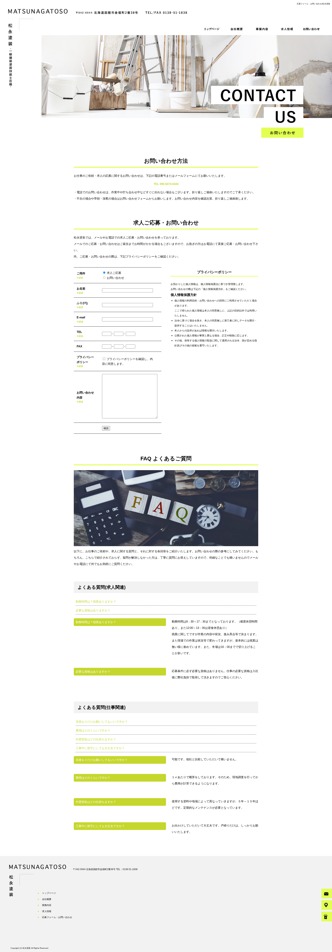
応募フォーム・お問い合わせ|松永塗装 (313, 4)
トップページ (211, 29)
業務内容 (261, 29)
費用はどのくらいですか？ (93, 730)
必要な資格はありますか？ (93, 610)
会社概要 (236, 29)
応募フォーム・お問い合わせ (311, 29)
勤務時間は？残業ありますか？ (96, 601)
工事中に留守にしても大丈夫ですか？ (100, 748)
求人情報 (286, 29)
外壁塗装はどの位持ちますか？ (96, 739)
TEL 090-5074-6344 (166, 184)
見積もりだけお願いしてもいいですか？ (102, 721)
